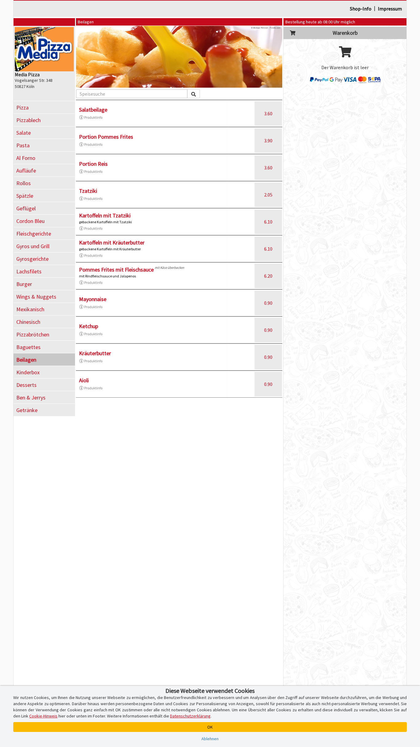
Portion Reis (93, 163)
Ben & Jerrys (31, 397)
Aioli (84, 380)
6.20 (268, 276)
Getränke (27, 410)
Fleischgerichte (33, 233)
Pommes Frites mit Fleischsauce (116, 269)
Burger (24, 284)
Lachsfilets (29, 271)
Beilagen (26, 359)
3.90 (268, 140)
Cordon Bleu (30, 220)
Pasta (23, 145)
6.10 (268, 222)
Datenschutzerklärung (190, 716)
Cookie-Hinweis (43, 716)
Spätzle (24, 195)
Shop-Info (360, 9)
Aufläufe (26, 170)
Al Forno (25, 157)
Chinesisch (28, 321)
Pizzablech (28, 120)
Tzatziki (88, 190)
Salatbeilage (93, 109)
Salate (23, 132)
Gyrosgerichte (32, 258)
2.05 (268, 195)
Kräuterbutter (95, 353)
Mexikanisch (30, 309)
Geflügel (26, 208)
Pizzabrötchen (32, 334)
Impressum (390, 9)
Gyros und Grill (33, 246)
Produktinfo (93, 117)
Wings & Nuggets (36, 296)
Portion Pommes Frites (106, 136)
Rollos (23, 183)
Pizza (22, 107)
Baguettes (28, 347)
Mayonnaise (92, 299)
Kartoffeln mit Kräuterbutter (112, 242)
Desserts (26, 384)
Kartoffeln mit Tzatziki (105, 215)
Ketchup (88, 326)
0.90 (268, 303)
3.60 (268, 113)
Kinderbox (28, 372)
